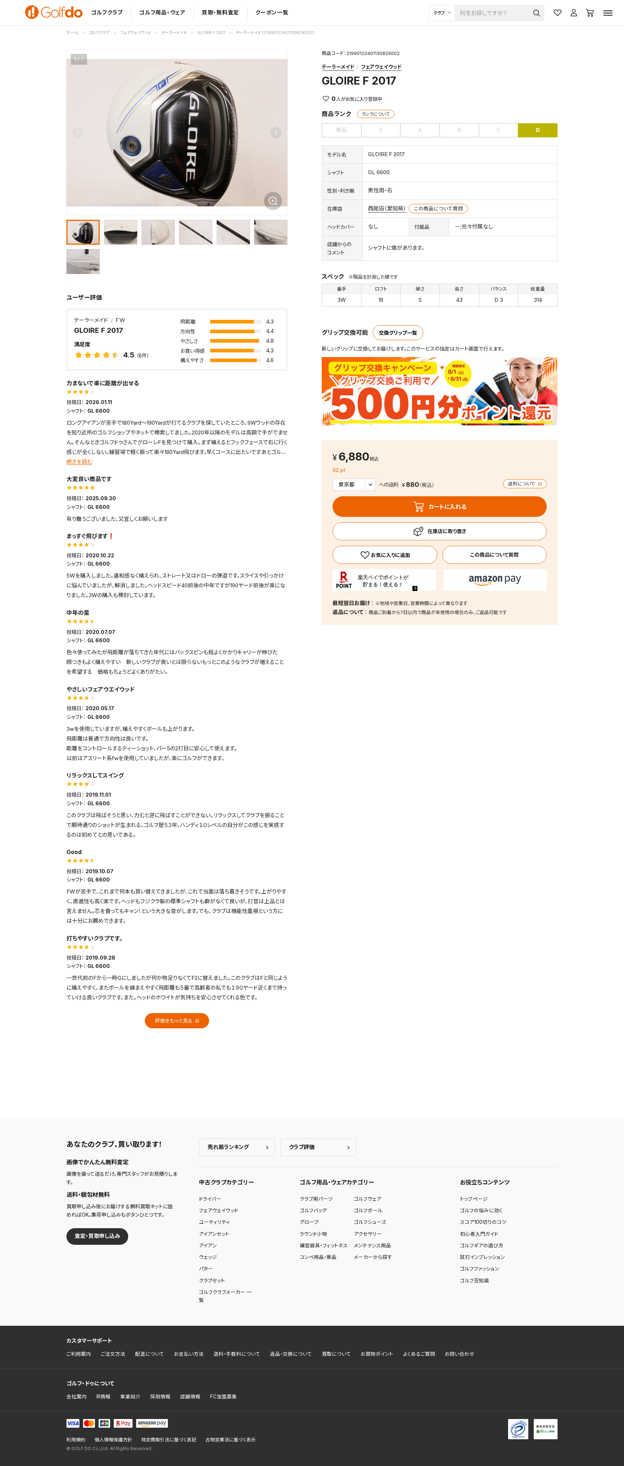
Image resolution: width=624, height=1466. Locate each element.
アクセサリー (368, 1234)
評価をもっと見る (174, 1020)
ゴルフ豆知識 (474, 1280)
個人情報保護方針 (113, 1440)
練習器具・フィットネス (324, 1245)
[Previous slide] (78, 132)
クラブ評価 (302, 1147)
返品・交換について (291, 1354)
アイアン (208, 1245)
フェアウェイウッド (381, 67)
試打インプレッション (482, 1257)
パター (206, 1269)
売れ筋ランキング (228, 1147)
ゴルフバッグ (313, 1210)
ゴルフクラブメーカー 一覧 (225, 1296)
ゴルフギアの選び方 (481, 1245)
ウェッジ (208, 1257)
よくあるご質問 (419, 1354)
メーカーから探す (373, 1257)
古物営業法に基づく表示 (230, 1440)
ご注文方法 (113, 1354)
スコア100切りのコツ (483, 1222)
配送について (149, 1354)
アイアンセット (214, 1234)
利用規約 (75, 1440)
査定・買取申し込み (97, 1236)
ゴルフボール (368, 1210)
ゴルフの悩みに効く (481, 1210)
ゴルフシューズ (370, 1222)
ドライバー (210, 1199)
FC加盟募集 (223, 1396)
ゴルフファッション (479, 1269)
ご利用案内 (78, 1354)
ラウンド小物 (313, 1234)
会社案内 (76, 1396)
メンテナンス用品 (372, 1245)
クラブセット (212, 1280)
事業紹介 (130, 1396)
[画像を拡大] (273, 201)
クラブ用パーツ (316, 1199)
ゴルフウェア (367, 1199)
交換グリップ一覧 (398, 333)
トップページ (474, 1199)
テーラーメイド (338, 67)
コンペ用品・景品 (318, 1257)
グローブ (309, 1222)
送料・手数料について (236, 1354)
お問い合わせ (459, 1354)
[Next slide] (276, 132)
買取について (336, 1354)
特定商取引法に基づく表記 (168, 1440)
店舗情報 (190, 1396)
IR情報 (103, 1396)
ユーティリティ (214, 1222)
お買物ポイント (377, 1354)
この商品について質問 (438, 208)
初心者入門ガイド (479, 1234)
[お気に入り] (385, 555)
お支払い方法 (189, 1354)
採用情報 (160, 1396)
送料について (522, 483)
